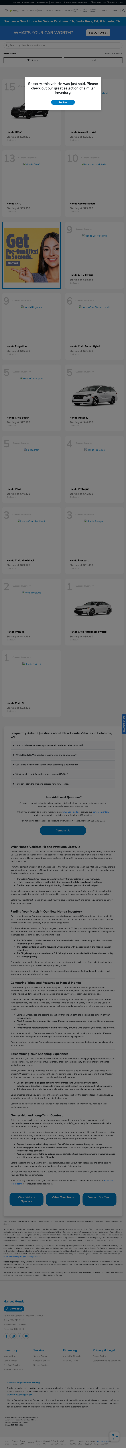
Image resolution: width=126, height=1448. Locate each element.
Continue (63, 102)
